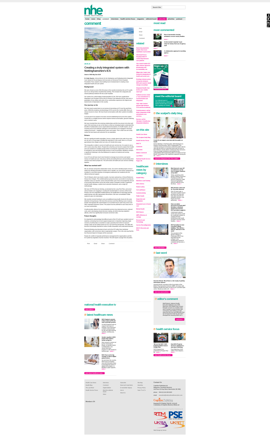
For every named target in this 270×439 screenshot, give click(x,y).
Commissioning (141, 193)
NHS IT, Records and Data (142, 229)
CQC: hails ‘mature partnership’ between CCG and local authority (143, 105)
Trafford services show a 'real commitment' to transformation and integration (143, 97)
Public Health (140, 196)
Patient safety (140, 187)
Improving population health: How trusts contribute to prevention (143, 50)
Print (88, 243)
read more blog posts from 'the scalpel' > (167, 158)
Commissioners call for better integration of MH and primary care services (143, 113)
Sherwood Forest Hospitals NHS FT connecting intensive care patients (142, 57)
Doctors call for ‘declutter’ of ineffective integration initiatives (143, 121)
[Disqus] (109, 274)
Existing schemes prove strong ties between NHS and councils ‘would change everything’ (143, 82)
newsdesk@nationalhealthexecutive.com (170, 395)
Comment (111, 243)
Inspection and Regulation (140, 200)
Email (95, 243)
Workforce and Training (143, 180)
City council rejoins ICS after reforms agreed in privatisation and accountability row (143, 66)
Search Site (157, 7)
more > (104, 333)
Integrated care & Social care (143, 205)
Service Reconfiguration (143, 225)
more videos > (89, 309)
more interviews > (160, 247)
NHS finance (140, 212)
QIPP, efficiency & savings (141, 216)
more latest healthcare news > (94, 373)
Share (103, 243)
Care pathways (140, 190)
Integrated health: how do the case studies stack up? (143, 90)
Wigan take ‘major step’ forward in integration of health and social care (143, 74)
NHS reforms (140, 184)
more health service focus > (163, 355)
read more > (179, 319)
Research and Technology (140, 221)
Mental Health (140, 209)
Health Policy (140, 177)
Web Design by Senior (160, 430)
